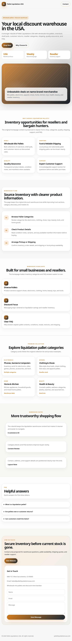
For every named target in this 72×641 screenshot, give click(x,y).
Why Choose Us (21, 45)
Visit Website (11, 561)
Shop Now (7, 45)
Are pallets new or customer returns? (19, 512)
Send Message (36, 617)
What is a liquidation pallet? (15, 504)
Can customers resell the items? (17, 519)
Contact (66, 4)
